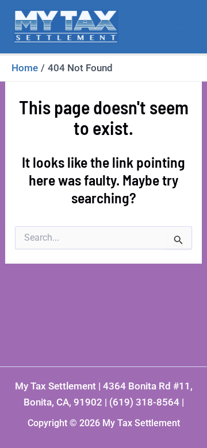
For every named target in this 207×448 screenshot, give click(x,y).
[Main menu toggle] (180, 27)
